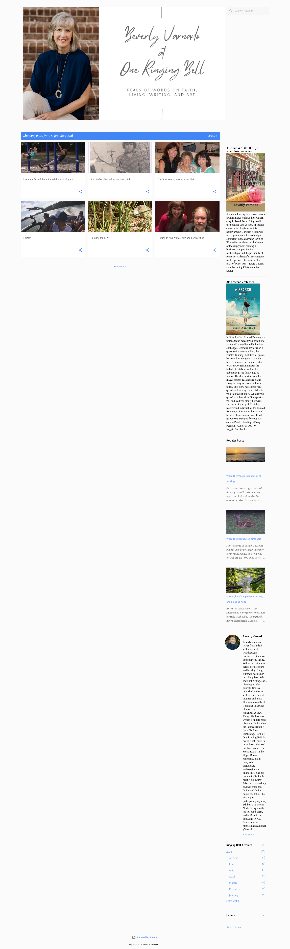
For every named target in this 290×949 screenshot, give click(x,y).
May (231, 870)
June (231, 864)
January (233, 895)
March (233, 882)
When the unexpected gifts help (243, 539)
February (234, 889)
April (232, 876)
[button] (81, 192)
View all (212, 136)
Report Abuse (234, 927)
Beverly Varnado (253, 636)
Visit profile (248, 834)
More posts (120, 266)
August (233, 857)
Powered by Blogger (147, 937)
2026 (229, 851)
